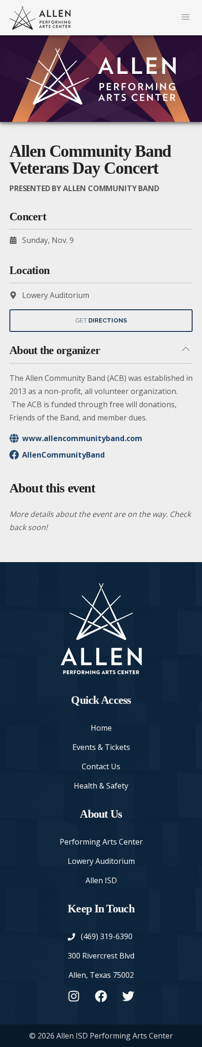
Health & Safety (101, 786)
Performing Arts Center (101, 842)
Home (101, 728)
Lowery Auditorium (101, 861)
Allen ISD (101, 880)
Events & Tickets (101, 747)
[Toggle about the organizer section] (186, 350)
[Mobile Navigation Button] (186, 17)
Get (101, 320)
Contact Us (101, 766)
